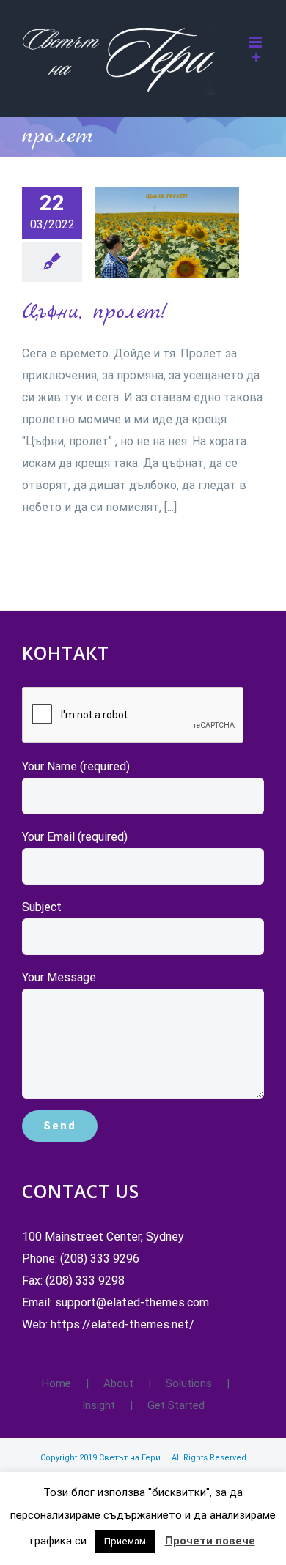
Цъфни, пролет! (142, 231)
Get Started (176, 1405)
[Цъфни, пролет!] (167, 232)
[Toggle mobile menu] (256, 42)
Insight (98, 1405)
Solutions (189, 1383)
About (118, 1383)
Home (56, 1383)
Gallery (191, 231)
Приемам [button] (125, 1541)
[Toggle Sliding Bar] (256, 57)
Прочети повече (210, 1540)
